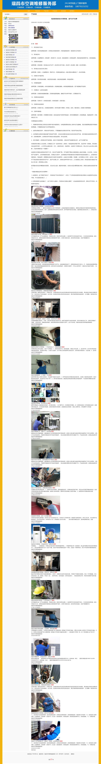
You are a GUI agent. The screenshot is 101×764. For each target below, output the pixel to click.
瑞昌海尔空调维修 (10, 59)
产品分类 (46, 11)
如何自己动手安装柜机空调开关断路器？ (14, 81)
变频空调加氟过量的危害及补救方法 (13, 94)
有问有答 (63, 11)
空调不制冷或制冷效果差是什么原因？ (13, 124)
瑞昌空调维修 (9, 55)
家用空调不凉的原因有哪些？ (11, 120)
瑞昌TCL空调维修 (10, 62)
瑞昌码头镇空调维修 (11, 67)
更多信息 (33, 750)
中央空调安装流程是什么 (10, 111)
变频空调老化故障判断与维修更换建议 (13, 85)
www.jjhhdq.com (12, 32)
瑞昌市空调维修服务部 (36, 211)
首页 (29, 11)
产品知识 (54, 11)
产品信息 (37, 11)
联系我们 (72, 11)
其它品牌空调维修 (10, 74)
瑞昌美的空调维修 (10, 50)
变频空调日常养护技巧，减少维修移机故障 (14, 90)
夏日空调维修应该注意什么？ (11, 107)
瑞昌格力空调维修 (10, 52)
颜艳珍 (72, 754)
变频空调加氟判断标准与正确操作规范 (13, 98)
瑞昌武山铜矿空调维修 (11, 64)
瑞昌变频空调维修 (10, 57)
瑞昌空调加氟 (9, 69)
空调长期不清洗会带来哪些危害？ (12, 116)
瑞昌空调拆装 (9, 71)
